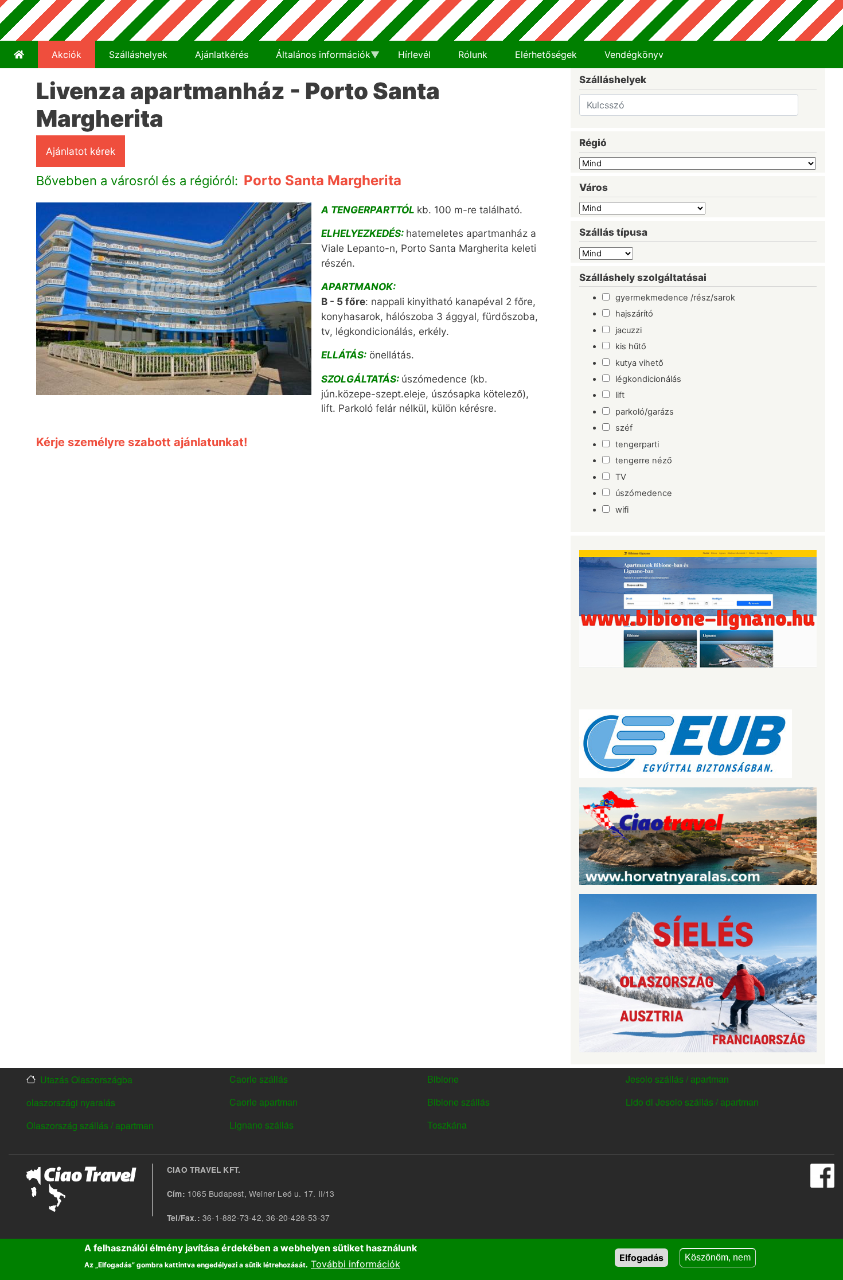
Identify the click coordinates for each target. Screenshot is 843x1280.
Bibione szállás (458, 1102)
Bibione (443, 1079)
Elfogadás (641, 1257)
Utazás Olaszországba (86, 1079)
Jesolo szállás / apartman (677, 1079)
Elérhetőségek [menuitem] (546, 54)
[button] (173, 302)
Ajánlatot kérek (80, 151)
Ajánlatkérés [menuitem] (221, 54)
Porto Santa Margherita (322, 180)
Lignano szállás (261, 1124)
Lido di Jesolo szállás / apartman (692, 1102)
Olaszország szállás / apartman (90, 1125)
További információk (355, 1264)
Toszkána (447, 1124)
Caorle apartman (263, 1102)
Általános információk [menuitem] (316, 58)
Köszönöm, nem (718, 1257)
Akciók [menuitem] (66, 54)
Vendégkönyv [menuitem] (634, 54)
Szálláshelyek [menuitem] (138, 54)
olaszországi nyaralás (70, 1102)
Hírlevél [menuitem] (414, 54)
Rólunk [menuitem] (472, 54)
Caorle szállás (258, 1079)
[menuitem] (19, 54)
